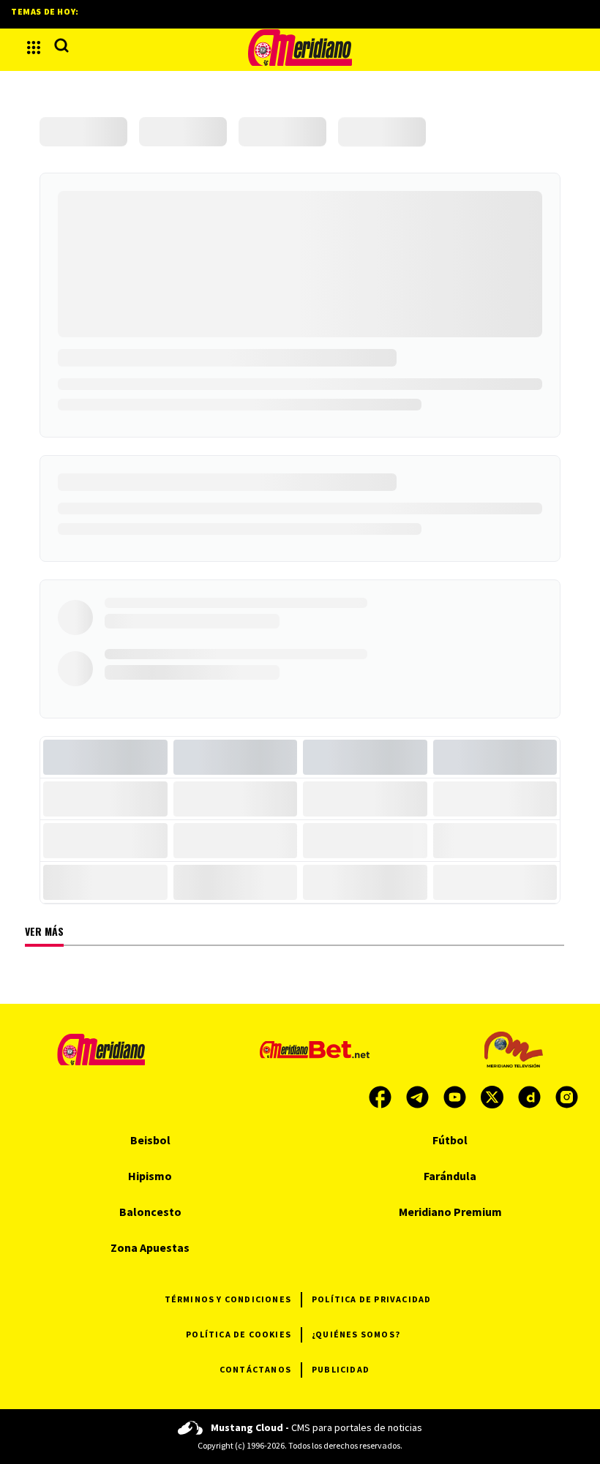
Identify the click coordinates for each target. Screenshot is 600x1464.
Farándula (450, 1175)
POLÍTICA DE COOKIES (238, 1334)
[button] (33, 47)
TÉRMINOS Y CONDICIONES (228, 1299)
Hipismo (150, 1175)
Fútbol (450, 1140)
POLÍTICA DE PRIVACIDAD (371, 1299)
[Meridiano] (300, 47)
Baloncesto (150, 1211)
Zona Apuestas (150, 1247)
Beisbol (150, 1140)
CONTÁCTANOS (255, 1369)
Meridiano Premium (450, 1211)
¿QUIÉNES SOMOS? (356, 1334)
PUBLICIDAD (341, 1369)
